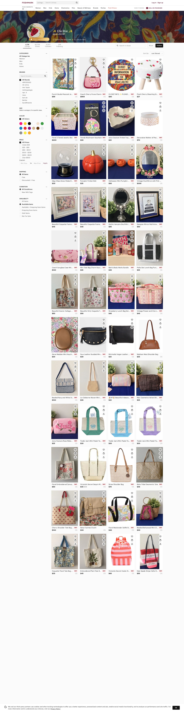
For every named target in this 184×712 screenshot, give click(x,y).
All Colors (25, 119)
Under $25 (26, 145)
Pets (73, 8)
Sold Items (26, 213)
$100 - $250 (26, 153)
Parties (103, 8)
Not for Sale (26, 216)
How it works (139, 8)
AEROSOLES (26, 82)
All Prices (25, 142)
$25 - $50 (25, 147)
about (151, 45)
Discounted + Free (28, 180)
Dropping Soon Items (29, 210)
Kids (50, 8)
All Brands (26, 80)
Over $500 (26, 158)
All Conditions (27, 189)
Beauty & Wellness (84, 8)
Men (44, 8)
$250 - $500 (27, 155)
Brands (95, 8)
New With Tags (27, 192)
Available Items (27, 204)
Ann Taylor (26, 87)
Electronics (65, 8)
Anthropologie (27, 90)
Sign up (160, 3)
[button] (41, 3)
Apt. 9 (24, 93)
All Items (25, 174)
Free (23, 177)
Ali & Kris (25, 85)
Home (57, 8)
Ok (176, 708)
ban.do (24, 98)
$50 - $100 (26, 150)
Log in (154, 3)
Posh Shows (112, 8)
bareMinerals (27, 103)
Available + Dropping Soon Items (33, 207)
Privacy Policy (55, 709)
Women (38, 8)
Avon (24, 95)
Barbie (24, 100)
